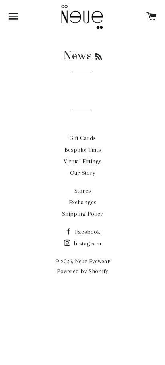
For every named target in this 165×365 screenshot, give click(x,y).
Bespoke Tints (82, 149)
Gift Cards (82, 138)
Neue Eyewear (92, 261)
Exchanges (83, 202)
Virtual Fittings (83, 161)
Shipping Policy (82, 213)
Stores (82, 190)
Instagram (86, 243)
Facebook (86, 231)
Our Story (82, 172)
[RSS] (98, 57)
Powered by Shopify (82, 271)
